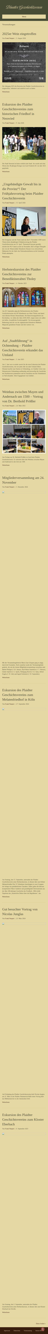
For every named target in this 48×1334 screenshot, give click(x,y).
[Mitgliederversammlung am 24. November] (24, 575)
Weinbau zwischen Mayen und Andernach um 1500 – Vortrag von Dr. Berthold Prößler (22, 396)
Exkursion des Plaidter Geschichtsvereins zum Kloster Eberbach (23, 1119)
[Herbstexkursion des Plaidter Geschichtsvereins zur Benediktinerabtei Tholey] (24, 297)
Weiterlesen (5, 92)
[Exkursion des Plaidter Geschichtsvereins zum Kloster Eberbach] (24, 1216)
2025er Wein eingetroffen (19, 34)
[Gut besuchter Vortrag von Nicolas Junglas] (24, 1006)
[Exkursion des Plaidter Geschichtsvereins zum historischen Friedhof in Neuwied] (24, 143)
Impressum (7, 1330)
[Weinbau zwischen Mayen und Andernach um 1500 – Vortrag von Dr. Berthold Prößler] (24, 431)
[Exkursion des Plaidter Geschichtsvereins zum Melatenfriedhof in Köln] (24, 792)
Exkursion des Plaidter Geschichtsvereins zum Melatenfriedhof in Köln (18, 694)
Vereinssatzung (28, 1330)
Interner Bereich (39, 1330)
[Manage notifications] (43, 1329)
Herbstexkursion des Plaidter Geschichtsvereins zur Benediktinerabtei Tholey (21, 274)
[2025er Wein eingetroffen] (24, 62)
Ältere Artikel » (41, 1323)
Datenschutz (17, 1330)
